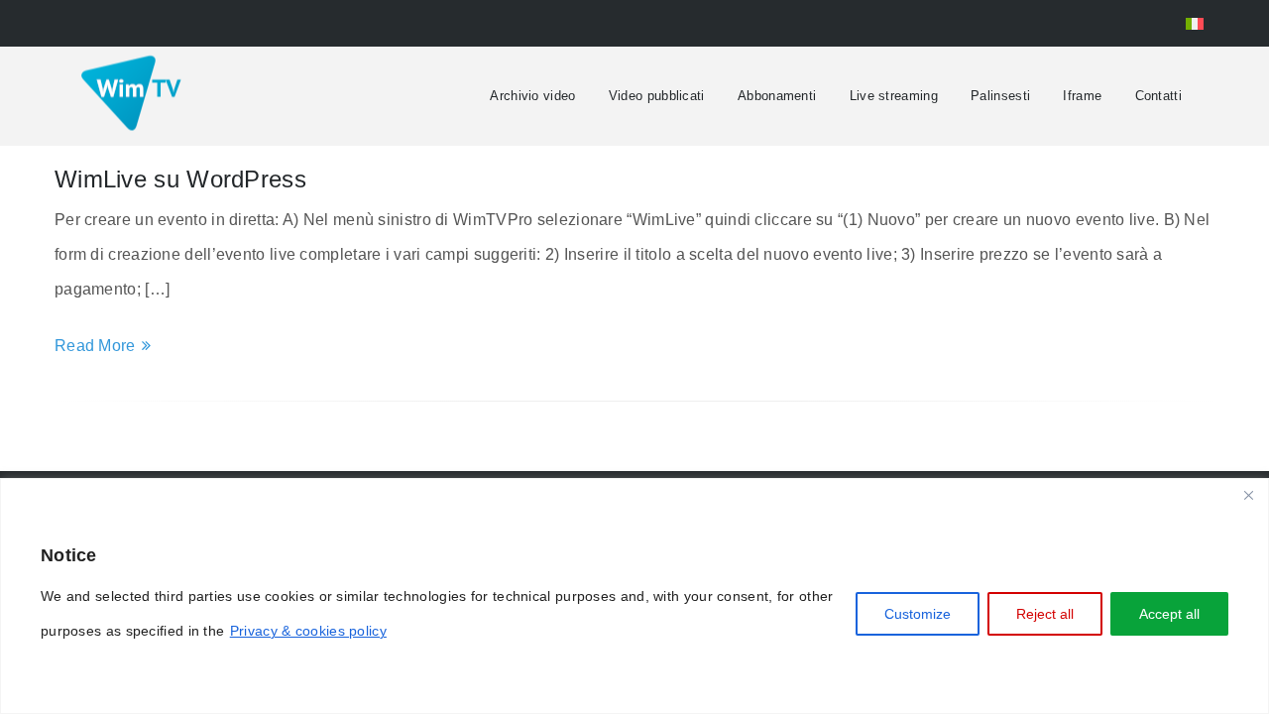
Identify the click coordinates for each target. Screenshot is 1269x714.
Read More (95, 345)
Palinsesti (1000, 95)
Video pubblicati (657, 95)
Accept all (1169, 614)
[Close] (1248, 495)
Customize (917, 614)
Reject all (1045, 614)
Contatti (1158, 95)
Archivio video (532, 95)
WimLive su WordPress (180, 179)
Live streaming (894, 95)
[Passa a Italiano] (1194, 23)
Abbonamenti (777, 95)
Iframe (1082, 95)
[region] (634, 596)
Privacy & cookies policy (308, 631)
